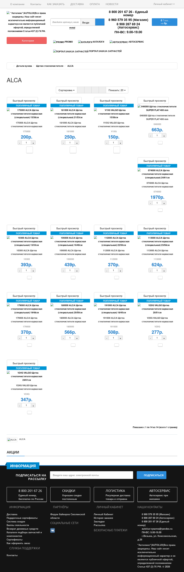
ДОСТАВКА (77, 4)
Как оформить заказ (18, 543)
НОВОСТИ (111, 4)
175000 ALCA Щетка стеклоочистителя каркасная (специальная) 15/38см (26, 126)
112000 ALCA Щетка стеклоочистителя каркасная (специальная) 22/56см (113, 254)
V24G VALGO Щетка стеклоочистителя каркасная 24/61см (26, 389)
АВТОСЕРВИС (136, 41)
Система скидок (16, 521)
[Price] (102, 90)
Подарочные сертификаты (22, 518)
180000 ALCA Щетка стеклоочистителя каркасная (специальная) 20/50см (70, 321)
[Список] (80, 90)
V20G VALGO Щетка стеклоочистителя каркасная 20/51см (157, 321)
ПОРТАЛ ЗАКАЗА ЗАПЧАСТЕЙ (105, 51)
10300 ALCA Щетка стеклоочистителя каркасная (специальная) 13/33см (26, 254)
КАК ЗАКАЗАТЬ (55, 4)
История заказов (103, 518)
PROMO (68, 41)
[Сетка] (88, 90)
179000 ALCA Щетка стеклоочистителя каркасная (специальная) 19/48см (26, 321)
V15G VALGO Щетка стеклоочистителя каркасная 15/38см (113, 126)
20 (116, 90)
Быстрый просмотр (24, 100)
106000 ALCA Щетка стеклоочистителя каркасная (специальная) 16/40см (70, 254)
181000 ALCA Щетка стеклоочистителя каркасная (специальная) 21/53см (70, 126)
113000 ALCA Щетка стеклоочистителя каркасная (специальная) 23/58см (157, 254)
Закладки (99, 521)
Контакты (35, 4)
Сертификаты (14, 539)
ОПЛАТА (94, 4)
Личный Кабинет (103, 514)
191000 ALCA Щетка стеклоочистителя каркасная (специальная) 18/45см (113, 321)
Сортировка (66, 90)
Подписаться (154, 475)
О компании (17, 4)
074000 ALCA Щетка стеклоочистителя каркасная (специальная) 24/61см (157, 186)
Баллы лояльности (18, 525)
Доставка (12, 514)
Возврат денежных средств (22, 528)
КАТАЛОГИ (98, 41)
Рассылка (99, 525)
